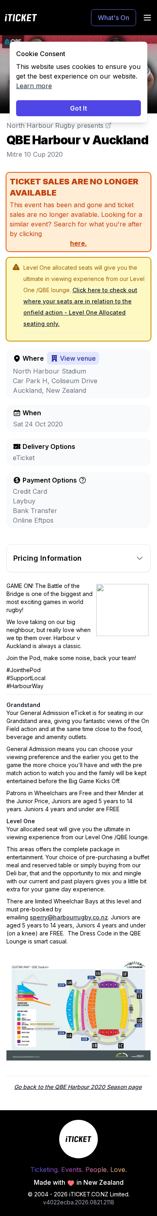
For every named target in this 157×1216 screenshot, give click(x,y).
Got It (78, 108)
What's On (113, 18)
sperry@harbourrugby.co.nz (69, 917)
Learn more (34, 86)
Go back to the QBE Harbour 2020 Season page (78, 1086)
